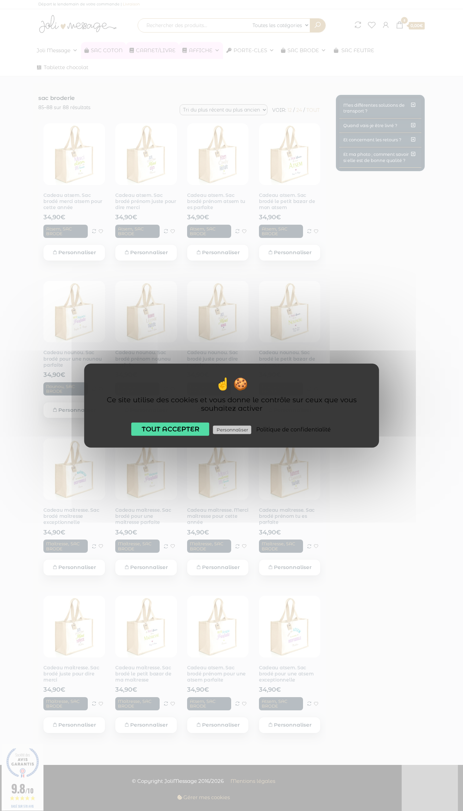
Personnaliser (232, 429)
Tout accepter (170, 429)
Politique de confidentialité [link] (293, 429)
